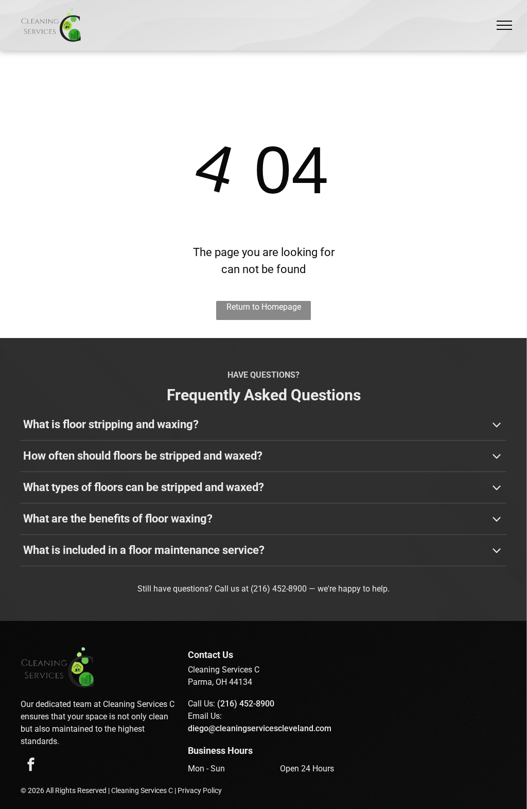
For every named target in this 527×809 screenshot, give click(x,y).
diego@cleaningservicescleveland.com (259, 728)
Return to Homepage (263, 307)
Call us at (232, 589)
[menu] (504, 25)
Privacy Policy (200, 790)
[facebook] (31, 766)
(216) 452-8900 (279, 589)
